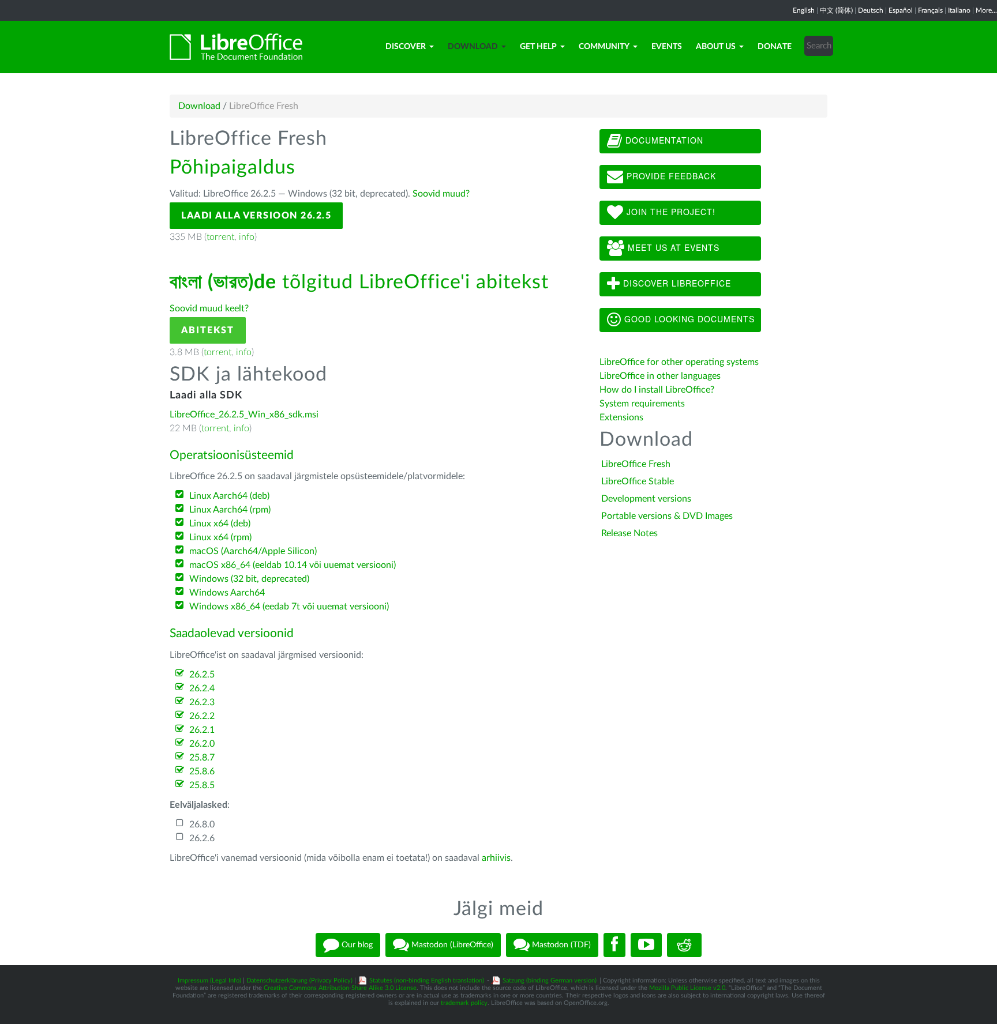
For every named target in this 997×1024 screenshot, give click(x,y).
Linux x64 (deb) (219, 523)
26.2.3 (202, 702)
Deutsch (870, 10)
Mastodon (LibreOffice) (451, 945)
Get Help (538, 47)
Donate (775, 47)
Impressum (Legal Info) (209, 980)
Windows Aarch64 (227, 592)
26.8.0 (202, 824)
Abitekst (207, 330)
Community (604, 47)
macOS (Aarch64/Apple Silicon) (253, 551)
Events (666, 47)
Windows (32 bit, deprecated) (249, 578)
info (246, 237)
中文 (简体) (836, 10)
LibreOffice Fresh (635, 464)
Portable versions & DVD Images (667, 516)
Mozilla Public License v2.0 (687, 988)
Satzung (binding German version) (550, 980)
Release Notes (629, 533)
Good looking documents (688, 319)
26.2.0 (202, 743)
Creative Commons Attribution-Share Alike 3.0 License (340, 988)
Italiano (959, 10)
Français (930, 10)
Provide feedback (670, 176)
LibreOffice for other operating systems (679, 362)
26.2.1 (202, 730)
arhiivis (496, 858)
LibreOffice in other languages (660, 376)
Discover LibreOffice (675, 283)
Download (473, 47)
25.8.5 (202, 785)
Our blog (356, 945)
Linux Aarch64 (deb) (229, 495)
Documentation (663, 140)
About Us (716, 47)
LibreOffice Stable (637, 481)
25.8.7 (202, 757)
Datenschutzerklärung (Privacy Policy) (299, 980)
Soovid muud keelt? (209, 308)
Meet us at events (672, 247)
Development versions (646, 498)
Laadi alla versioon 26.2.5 (256, 215)
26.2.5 (202, 674)
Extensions (621, 417)
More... (986, 10)
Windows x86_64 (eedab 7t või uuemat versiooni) (289, 606)
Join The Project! (669, 211)
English (804, 10)
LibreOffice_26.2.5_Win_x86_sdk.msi (244, 414)
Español (901, 10)
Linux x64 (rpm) (220, 537)
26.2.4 (202, 688)
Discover (405, 47)
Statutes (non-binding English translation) (426, 980)
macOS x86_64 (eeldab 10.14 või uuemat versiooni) (292, 565)
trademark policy (464, 1003)
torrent (220, 237)
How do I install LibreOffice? (656, 389)
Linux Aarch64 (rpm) (230, 509)
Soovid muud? (441, 193)
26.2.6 (202, 838)
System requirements (643, 403)
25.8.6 (202, 771)
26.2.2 (202, 716)
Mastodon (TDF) (560, 945)
